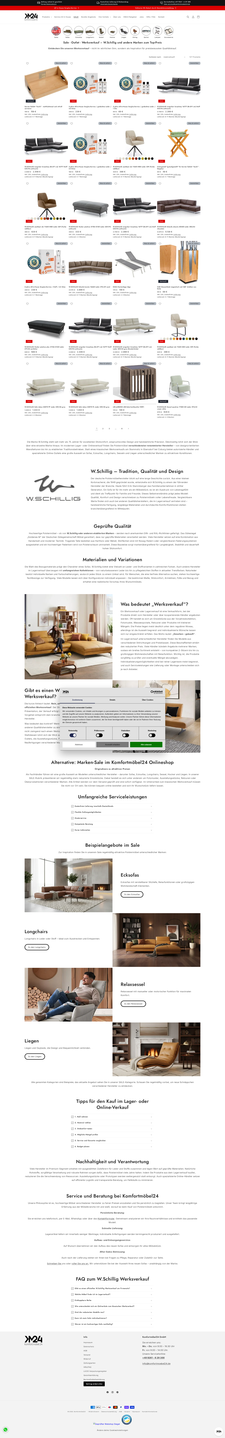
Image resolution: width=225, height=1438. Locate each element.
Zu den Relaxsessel (133, 1004)
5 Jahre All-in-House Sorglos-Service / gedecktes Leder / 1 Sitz (134, 108)
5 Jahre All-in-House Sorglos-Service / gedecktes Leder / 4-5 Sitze (90, 108)
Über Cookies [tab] (147, 700)
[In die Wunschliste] (27, 63)
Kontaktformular (106, 1218)
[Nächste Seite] (128, 428)
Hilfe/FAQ (87, 1367)
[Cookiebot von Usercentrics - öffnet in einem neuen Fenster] (152, 692)
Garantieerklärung (91, 1375)
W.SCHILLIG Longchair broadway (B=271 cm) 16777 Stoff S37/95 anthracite (46, 168)
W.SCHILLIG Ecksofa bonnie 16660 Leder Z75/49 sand (89, 287)
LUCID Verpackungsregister (95, 1371)
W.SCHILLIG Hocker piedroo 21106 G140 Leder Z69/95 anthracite (90, 228)
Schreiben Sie (54, 1263)
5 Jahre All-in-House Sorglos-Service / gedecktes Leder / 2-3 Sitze (90, 168)
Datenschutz (89, 1346)
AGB (85, 1351)
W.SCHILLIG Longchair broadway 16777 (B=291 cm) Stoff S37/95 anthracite (178, 108)
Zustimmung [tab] (77, 700)
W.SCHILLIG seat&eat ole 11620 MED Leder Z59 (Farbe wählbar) (134, 168)
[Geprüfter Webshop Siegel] (107, 1424)
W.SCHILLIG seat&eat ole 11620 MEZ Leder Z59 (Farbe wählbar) (178, 348)
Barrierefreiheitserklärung (94, 1379)
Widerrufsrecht (94, 1411)
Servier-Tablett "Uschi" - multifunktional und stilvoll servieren (43, 108)
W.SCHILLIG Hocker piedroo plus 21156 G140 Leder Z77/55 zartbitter (44, 348)
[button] (47, 16)
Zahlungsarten (90, 1363)
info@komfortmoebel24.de (156, 1363)
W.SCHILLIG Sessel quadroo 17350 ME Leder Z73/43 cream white (177, 408)
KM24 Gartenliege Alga (122, 287)
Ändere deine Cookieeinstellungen (112, 1430)
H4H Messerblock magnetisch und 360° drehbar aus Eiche (176, 288)
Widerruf (87, 1359)
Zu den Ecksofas (132, 894)
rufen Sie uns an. (80, 1263)
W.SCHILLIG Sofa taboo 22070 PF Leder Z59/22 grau (45, 407)
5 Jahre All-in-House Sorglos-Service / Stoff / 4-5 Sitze (45, 287)
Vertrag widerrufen (94, 1384)
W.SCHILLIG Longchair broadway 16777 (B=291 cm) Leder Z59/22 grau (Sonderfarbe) (132, 348)
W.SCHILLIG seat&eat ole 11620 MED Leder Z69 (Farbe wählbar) (45, 228)
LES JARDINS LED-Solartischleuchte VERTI (128, 407)
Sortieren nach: (155, 57)
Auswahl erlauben (112, 745)
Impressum (88, 1342)
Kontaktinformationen (149, 1411)
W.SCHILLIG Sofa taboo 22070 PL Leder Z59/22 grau (89, 407)
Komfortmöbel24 (80, 1411)
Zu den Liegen (34, 1056)
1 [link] (96, 428)
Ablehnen (79, 745)
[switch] (99, 735)
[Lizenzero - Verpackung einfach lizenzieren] (126, 1424)
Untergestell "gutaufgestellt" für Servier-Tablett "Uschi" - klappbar (178, 168)
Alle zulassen (146, 745)
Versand (87, 1355)
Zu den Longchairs (37, 947)
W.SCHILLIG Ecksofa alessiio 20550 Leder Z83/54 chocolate (176, 228)
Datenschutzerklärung (109, 1411)
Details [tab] (112, 700)
